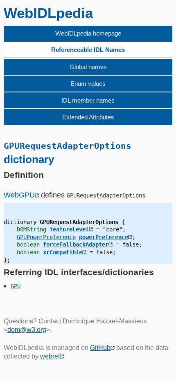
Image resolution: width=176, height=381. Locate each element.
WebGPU (19, 195)
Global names (88, 66)
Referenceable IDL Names (88, 49)
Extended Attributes (88, 117)
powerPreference (103, 237)
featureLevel (69, 229)
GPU (15, 286)
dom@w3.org (26, 329)
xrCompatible (62, 252)
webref (50, 356)
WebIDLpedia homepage (88, 33)
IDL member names (88, 100)
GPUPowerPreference (46, 237)
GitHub (100, 347)
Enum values (88, 83)
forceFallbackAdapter (75, 244)
